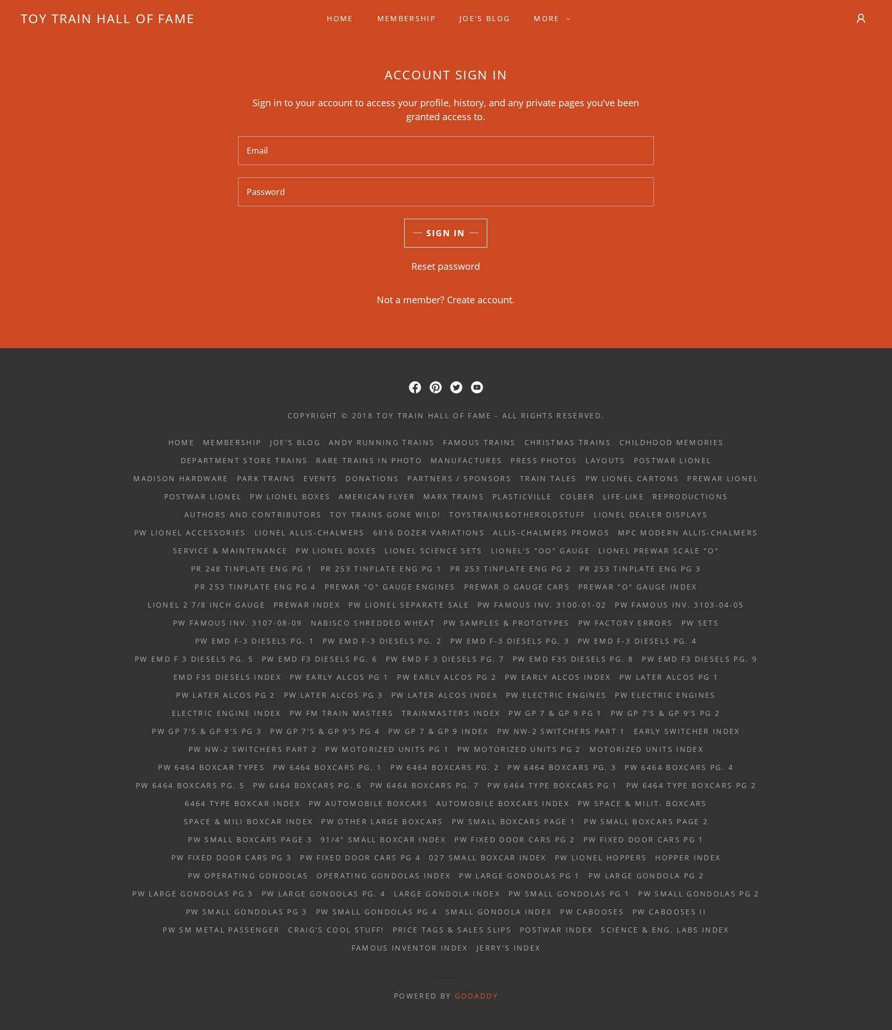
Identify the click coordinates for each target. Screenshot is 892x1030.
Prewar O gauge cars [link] (517, 587)
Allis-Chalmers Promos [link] (551, 532)
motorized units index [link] (647, 749)
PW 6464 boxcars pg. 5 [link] (190, 785)
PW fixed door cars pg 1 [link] (643, 839)
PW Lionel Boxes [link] (290, 496)
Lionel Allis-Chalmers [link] (309, 532)
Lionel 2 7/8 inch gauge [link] (206, 605)
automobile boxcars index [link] (502, 803)
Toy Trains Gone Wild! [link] (385, 514)
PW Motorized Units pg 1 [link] (387, 749)
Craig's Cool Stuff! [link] (336, 930)
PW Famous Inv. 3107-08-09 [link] (237, 623)
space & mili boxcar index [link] (248, 821)
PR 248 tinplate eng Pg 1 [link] (251, 569)
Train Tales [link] (548, 478)
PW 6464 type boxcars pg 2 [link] (691, 785)
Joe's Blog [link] (484, 18)
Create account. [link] (481, 299)
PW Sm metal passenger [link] (221, 930)
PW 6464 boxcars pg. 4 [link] (679, 767)
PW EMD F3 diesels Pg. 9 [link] (699, 659)
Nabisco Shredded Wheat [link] (373, 623)
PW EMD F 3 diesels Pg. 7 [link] (445, 659)
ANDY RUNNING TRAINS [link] (382, 442)
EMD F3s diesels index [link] (227, 677)
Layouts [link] (605, 460)
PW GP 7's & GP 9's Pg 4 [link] (325, 731)
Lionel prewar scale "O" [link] (658, 550)
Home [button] (181, 442)
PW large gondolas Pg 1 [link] (519, 875)
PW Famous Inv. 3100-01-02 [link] (542, 605)
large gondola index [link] (447, 893)
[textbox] (446, 150)
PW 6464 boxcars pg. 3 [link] (561, 767)
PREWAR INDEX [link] (307, 605)
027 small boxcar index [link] (487, 857)
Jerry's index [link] (508, 948)
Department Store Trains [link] (244, 460)
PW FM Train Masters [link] (341, 713)
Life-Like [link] (623, 496)
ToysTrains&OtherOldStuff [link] (517, 514)
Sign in (445, 233)
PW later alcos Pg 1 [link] (669, 677)
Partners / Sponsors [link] (459, 478)
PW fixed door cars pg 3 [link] (231, 857)
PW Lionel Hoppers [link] (601, 857)
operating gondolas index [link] (383, 875)
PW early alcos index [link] (558, 677)
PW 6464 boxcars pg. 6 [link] (307, 785)
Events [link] (320, 478)
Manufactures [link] (466, 460)
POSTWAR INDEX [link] (556, 930)
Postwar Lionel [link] (673, 460)
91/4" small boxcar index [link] (383, 839)
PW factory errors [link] (625, 623)
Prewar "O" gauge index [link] (637, 587)
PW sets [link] (700, 623)
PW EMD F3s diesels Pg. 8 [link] (573, 659)
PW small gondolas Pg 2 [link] (698, 893)
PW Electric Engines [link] (556, 695)
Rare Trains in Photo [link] (369, 460)
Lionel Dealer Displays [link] (650, 514)
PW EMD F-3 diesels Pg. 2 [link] (382, 641)
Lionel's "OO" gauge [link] (540, 550)
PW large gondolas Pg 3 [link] (192, 893)
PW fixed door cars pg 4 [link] (360, 857)
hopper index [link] (688, 857)
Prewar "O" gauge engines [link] (390, 587)
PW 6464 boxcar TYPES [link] (211, 767)
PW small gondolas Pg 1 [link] (569, 893)
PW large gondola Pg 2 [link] (646, 875)
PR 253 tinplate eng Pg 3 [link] (640, 569)
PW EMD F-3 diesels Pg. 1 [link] (254, 641)
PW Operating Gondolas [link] (248, 875)
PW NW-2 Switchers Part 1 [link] (561, 731)
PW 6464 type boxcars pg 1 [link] (552, 785)
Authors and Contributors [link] (253, 514)
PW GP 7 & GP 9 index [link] (438, 731)
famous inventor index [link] (410, 948)
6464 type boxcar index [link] (242, 803)
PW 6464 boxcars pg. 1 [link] (327, 767)
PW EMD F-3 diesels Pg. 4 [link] (637, 641)
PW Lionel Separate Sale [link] (408, 605)
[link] (108, 19)
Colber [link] (577, 496)
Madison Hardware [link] (180, 478)
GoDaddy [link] (476, 996)
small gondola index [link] (498, 912)
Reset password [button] (445, 266)
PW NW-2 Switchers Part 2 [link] (252, 749)
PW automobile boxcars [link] (368, 803)
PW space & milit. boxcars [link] (642, 803)
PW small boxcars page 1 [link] (514, 821)
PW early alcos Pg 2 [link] (446, 677)
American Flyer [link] (377, 496)
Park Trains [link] (266, 478)
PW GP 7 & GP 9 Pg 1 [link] (555, 713)
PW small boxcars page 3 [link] (250, 839)
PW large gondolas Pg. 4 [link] (324, 893)
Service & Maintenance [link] (230, 550)
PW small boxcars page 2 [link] (646, 821)
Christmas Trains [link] (567, 442)
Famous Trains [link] (479, 442)
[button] (549, 18)
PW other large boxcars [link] (382, 821)
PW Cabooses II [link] (669, 912)
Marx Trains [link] (453, 496)
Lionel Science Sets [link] (433, 550)
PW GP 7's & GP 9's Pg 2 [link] (666, 713)
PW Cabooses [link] (592, 912)
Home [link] (340, 18)
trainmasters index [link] (451, 713)
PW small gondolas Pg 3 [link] (246, 912)
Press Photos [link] (544, 460)
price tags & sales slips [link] (452, 930)
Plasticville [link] (522, 496)
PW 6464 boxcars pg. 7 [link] (424, 785)
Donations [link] (372, 478)
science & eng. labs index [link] (665, 930)
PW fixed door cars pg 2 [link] (514, 839)
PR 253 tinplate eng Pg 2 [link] (510, 569)
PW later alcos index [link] (444, 695)
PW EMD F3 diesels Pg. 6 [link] (319, 659)
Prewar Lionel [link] (722, 478)
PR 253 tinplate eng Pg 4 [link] (255, 587)
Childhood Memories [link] (671, 442)
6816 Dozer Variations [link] (429, 532)
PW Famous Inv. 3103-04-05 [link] (679, 605)
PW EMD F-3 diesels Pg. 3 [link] (509, 641)
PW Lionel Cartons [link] (632, 478)
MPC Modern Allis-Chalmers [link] (688, 532)
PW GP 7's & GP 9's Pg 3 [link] (207, 731)
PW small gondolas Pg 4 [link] (376, 912)
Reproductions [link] (690, 496)
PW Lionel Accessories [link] (190, 532)
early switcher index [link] (687, 731)
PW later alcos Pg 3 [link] (333, 695)
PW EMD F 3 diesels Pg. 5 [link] (194, 659)
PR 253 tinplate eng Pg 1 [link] (381, 569)
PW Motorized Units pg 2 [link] (519, 749)
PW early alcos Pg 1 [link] (339, 677)
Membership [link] (406, 18)
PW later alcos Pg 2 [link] (225, 695)
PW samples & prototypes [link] (506, 623)
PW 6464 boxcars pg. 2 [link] (444, 767)
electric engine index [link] (226, 713)
